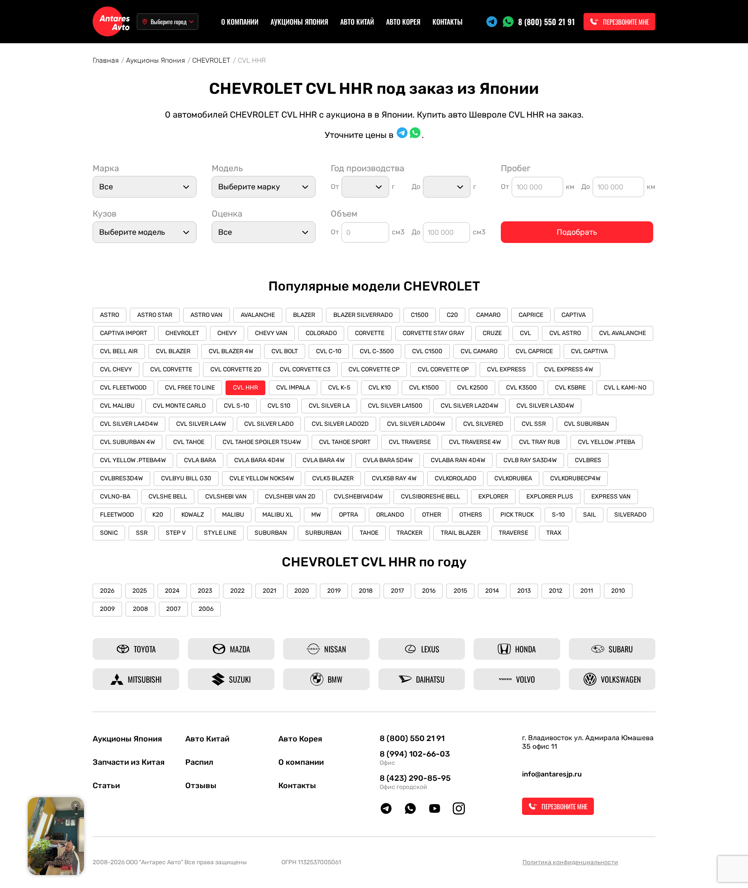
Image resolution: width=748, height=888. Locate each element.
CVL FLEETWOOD (123, 387)
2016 (428, 590)
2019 (334, 590)
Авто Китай (357, 21)
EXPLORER (493, 496)
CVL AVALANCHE (622, 333)
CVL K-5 (339, 387)
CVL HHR (245, 387)
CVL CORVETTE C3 (305, 369)
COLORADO (321, 333)
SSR (142, 533)
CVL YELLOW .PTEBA (606, 442)
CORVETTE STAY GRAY (433, 333)
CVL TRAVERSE (410, 442)
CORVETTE (369, 333)
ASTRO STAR (154, 315)
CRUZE (492, 333)
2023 (205, 590)
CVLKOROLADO (455, 478)
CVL (525, 333)
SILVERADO (630, 514)
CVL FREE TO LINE (190, 387)
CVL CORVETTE (171, 369)
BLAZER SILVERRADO (363, 315)
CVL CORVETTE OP (443, 369)
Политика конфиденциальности (570, 862)
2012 (555, 590)
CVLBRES (588, 460)
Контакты (447, 21)
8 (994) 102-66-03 (415, 754)
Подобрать (577, 232)
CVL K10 (379, 387)
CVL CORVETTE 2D (235, 369)
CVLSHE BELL (167, 496)
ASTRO (109, 315)
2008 (140, 609)
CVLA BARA (200, 460)
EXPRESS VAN (611, 496)
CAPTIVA (573, 315)
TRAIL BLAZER (460, 533)
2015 (460, 590)
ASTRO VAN (206, 315)
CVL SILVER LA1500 (395, 405)
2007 (173, 609)
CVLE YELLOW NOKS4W (261, 478)
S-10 (558, 514)
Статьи (106, 785)
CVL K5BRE (570, 387)
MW (316, 514)
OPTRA (348, 514)
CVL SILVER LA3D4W (545, 405)
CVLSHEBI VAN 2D (290, 496)
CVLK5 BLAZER (333, 478)
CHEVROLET (182, 333)
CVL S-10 (236, 405)
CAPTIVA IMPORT (123, 333)
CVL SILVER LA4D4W (129, 424)
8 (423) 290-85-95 (415, 778)
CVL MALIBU (117, 405)
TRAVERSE (513, 533)
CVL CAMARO (479, 351)
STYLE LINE (220, 533)
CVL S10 (279, 405)
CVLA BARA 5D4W (388, 460)
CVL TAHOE (188, 442)
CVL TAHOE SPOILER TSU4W (261, 442)
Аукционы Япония (299, 21)
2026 (107, 590)
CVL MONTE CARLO (179, 405)
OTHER (431, 514)
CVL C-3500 (377, 351)
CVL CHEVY (116, 369)
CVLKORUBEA (513, 478)
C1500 (420, 315)
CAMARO (488, 315)
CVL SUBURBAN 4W (127, 442)
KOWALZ (192, 514)
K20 (157, 514)
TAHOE (369, 533)
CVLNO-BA (115, 496)
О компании (239, 21)
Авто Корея (403, 21)
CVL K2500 (472, 387)
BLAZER (304, 315)
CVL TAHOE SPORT (345, 442)
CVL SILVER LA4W (201, 424)
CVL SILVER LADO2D (340, 424)
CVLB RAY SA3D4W (530, 460)
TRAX (553, 533)
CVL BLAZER (173, 351)
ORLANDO (390, 514)
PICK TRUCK (517, 514)
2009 (107, 609)
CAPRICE (531, 315)
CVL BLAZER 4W (231, 351)
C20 (452, 315)
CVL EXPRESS (506, 369)
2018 (366, 590)
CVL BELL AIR (119, 351)
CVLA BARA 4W (324, 460)
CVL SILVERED (483, 424)
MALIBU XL (277, 514)
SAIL (589, 514)
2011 (586, 590)
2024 (172, 590)
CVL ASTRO (565, 333)
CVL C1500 (427, 351)
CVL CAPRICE (534, 351)
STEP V (176, 533)
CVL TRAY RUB (539, 442)
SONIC (109, 533)
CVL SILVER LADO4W (416, 424)
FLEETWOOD (117, 514)
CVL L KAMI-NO (625, 387)
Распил (199, 762)
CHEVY (227, 333)
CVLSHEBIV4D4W (358, 496)
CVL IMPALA (293, 387)
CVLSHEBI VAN (226, 496)
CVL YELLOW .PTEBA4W (133, 460)
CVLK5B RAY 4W (394, 478)
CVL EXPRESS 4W (568, 369)
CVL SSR (534, 424)
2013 (524, 590)
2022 (237, 590)
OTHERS (470, 514)
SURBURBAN (323, 533)
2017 (397, 590)
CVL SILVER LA (329, 405)
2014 (492, 590)
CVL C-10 (329, 351)
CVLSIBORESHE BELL (430, 496)
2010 (618, 590)
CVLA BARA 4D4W (259, 460)
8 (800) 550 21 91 (546, 21)
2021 (269, 590)
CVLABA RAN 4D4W (458, 460)
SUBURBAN (271, 533)
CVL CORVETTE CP (374, 369)
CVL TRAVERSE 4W (475, 442)
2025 (139, 590)
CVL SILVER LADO (268, 424)
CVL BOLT (284, 351)
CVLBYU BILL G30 (186, 478)
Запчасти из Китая (128, 762)
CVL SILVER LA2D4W (469, 405)
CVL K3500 (521, 387)
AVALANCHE (258, 315)
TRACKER (409, 533)
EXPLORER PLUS (549, 496)
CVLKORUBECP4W (575, 478)
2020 (301, 590)
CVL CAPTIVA (589, 351)
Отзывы (200, 785)
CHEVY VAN (271, 333)
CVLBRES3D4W (121, 478)
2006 (206, 609)
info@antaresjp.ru (552, 774)
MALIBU (233, 514)
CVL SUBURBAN (586, 424)
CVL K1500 (424, 387)
